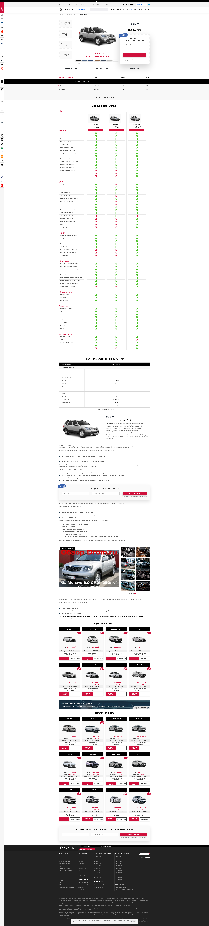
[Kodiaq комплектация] (69, 727)
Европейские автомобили (65, 859)
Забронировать (75, 658)
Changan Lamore (116, 719)
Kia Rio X (139, 665)
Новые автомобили (83, 882)
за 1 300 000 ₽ (118, 863)
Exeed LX (116, 790)
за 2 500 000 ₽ (118, 873)
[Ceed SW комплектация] (93, 674)
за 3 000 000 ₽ (118, 875)
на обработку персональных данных (138, 496)
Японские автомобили (64, 863)
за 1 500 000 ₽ (118, 868)
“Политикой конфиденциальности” (114, 912)
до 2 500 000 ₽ (98, 877)
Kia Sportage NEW (116, 629)
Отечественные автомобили (66, 857)
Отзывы (61, 880)
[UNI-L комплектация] (139, 727)
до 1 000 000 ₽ (97, 870)
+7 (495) (144, 857)
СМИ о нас (61, 885)
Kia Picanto (93, 629)
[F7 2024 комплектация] (69, 763)
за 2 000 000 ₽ (118, 870)
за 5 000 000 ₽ (118, 877)
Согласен (133, 921)
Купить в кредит (64, 658)
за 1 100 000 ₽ (118, 859)
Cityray (139, 790)
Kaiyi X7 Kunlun (93, 790)
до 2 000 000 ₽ (98, 875)
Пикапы (80, 873)
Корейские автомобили (64, 866)
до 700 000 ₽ (97, 863)
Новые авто (81, 9)
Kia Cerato (139, 629)
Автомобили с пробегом (84, 885)
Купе (79, 870)
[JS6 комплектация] (69, 799)
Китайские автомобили (65, 861)
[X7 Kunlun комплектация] (93, 799)
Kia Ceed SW (93, 665)
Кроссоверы (81, 866)
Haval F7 (69, 754)
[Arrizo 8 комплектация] (116, 763)
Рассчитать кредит (135, 493)
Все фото (131, 594)
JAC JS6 (70, 790)
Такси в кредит (137, 9)
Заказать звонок (141, 4)
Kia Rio (69, 665)
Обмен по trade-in (98, 887)
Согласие (135, 496)
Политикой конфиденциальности (105, 921)
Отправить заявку (134, 834)
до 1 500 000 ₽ (97, 873)
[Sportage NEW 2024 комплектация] (116, 638)
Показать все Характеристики (104, 409)
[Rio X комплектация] (139, 674)
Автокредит (127, 9)
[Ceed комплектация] (116, 674)
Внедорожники (82, 868)
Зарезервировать (95, 130)
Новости (61, 882)
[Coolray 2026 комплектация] (93, 763)
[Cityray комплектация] (139, 799)
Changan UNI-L (139, 719)
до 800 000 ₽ (97, 866)
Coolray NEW (93, 754)
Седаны (80, 857)
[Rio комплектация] (69, 674)
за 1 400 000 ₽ (118, 866)
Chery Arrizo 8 (116, 754)
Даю (134, 837)
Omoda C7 (93, 719)
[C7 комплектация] (93, 727)
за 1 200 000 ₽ (118, 861)
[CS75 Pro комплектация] (139, 763)
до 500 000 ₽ (97, 859)
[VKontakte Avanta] (148, 708)
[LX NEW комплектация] (116, 799)
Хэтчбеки (80, 859)
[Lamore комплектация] (116, 727)
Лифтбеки (80, 861)
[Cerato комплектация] (139, 638)
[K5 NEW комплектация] (69, 638)
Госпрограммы (81, 889)
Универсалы (81, 863)
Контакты (147, 9)
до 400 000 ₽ (97, 857)
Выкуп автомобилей (99, 885)
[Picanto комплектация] (93, 638)
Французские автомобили (65, 870)
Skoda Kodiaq (69, 719)
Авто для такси (82, 891)
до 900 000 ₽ (97, 868)
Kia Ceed (116, 665)
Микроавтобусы (82, 875)
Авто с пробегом (116, 9)
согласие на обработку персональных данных (135, 837)
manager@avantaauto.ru (120, 887)
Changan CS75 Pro (139, 754)
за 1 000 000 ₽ (118, 857)
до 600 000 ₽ (97, 861)
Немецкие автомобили (64, 868)
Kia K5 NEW (70, 629)
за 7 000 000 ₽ (118, 879)
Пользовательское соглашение (66, 887)
